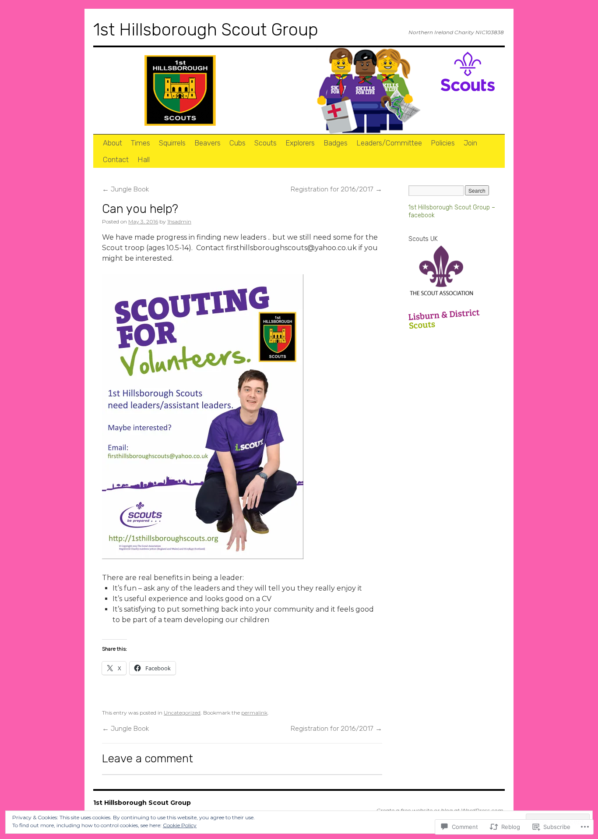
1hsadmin (179, 221)
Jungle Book (125, 189)
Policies (443, 142)
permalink (254, 712)
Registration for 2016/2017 (336, 189)
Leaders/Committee (389, 142)
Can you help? (140, 209)
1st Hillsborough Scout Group (205, 30)
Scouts (265, 142)
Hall (143, 159)
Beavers (207, 142)
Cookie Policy (180, 825)
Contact (116, 159)
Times (140, 142)
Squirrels (172, 142)
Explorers (300, 142)
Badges (336, 142)
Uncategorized (182, 712)
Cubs (237, 142)
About (112, 142)
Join (470, 142)
